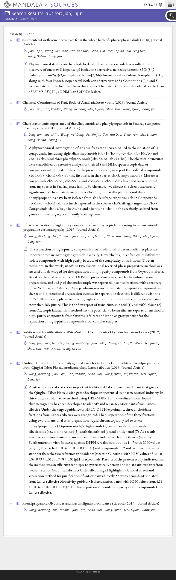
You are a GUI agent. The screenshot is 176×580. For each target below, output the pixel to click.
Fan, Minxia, (97, 236)
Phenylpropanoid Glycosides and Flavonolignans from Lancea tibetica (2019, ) (90, 503)
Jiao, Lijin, (36, 109)
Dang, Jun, (36, 134)
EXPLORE (150, 4)
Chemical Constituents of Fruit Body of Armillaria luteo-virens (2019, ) (85, 102)
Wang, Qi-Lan (72, 349)
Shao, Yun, (99, 51)
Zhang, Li (55, 140)
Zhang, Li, (115, 343)
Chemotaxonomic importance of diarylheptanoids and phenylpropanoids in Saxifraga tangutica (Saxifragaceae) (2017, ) (91, 125)
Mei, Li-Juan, (117, 51)
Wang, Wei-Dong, (57, 51)
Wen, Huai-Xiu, (54, 343)
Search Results (29, 18)
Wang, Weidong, (75, 109)
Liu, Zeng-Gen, (137, 51)
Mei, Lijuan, (96, 109)
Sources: (12, 19)
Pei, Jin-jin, (94, 134)
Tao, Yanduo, (53, 109)
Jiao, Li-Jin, (36, 51)
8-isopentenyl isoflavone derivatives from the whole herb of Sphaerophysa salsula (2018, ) (92, 42)
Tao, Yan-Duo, (80, 51)
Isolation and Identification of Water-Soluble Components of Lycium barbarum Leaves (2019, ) (91, 334)
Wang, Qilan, (132, 109)
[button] (170, 4)
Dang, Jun (55, 56)
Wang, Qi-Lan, (37, 56)
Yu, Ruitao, (132, 374)
